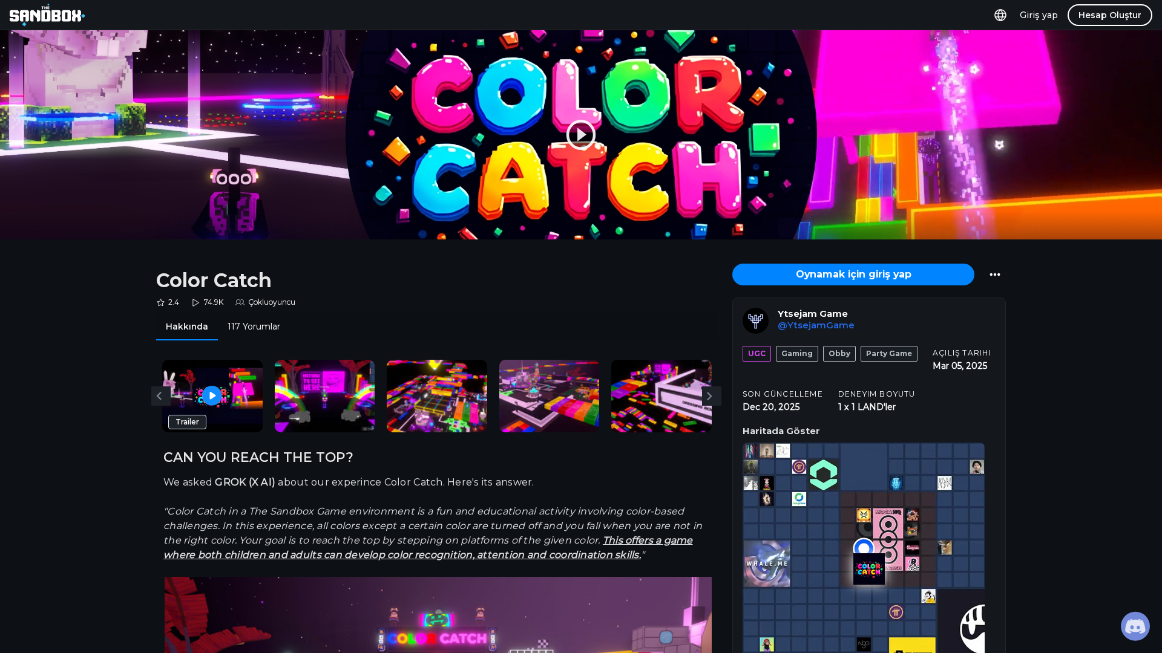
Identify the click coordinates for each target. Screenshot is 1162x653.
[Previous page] (161, 396)
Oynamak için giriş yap (853, 274)
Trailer (187, 421)
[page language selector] (1000, 15)
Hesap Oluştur (1109, 15)
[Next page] (711, 396)
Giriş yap (1039, 15)
